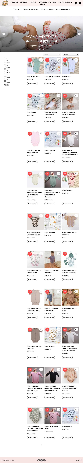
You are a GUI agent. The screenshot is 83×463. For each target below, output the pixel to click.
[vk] (76, 3)
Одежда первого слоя (30, 9)
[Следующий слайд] (79, 34)
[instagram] (44, 460)
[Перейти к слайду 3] (43, 49)
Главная (14, 2)
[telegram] (80, 3)
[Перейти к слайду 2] (41, 49)
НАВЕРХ (78, 460)
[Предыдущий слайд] (3, 34)
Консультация (65, 2)
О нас (42, 4)
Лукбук (33, 2)
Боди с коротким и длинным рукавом (56, 9)
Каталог (24, 2)
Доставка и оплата (47, 2)
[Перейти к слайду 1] (39, 49)
